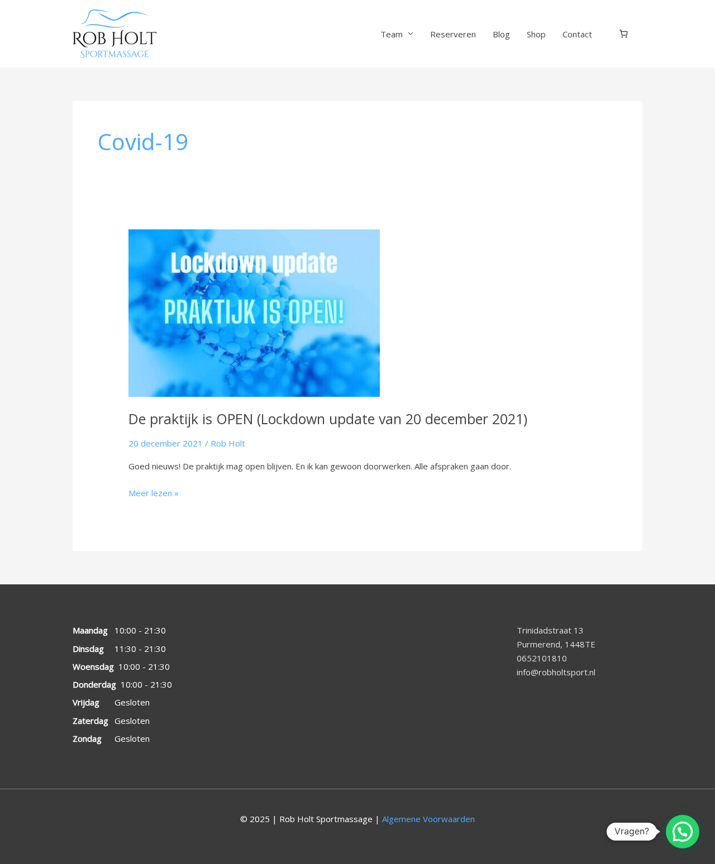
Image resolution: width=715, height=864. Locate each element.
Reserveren (453, 34)
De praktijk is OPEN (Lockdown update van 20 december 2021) (327, 418)
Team (391, 34)
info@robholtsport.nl (556, 672)
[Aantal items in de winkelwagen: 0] (624, 34)
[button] (682, 831)
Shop (536, 34)
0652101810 (542, 658)
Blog (501, 34)
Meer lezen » (153, 492)
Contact (577, 34)
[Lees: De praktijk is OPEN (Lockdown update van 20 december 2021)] (254, 312)
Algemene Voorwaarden (428, 818)
